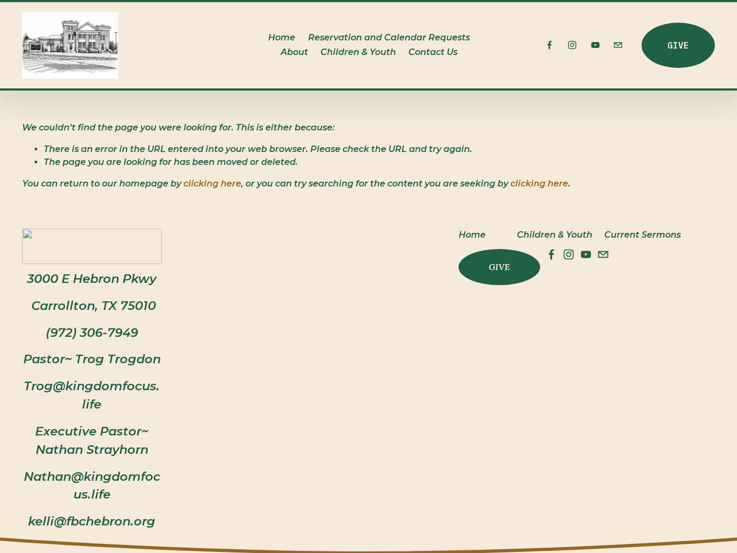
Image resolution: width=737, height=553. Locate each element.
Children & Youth (358, 52)
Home (281, 37)
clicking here (212, 183)
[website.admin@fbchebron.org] (618, 45)
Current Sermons (642, 235)
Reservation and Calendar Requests (389, 37)
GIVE (678, 45)
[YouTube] (595, 45)
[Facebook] (549, 45)
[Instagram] (572, 45)
